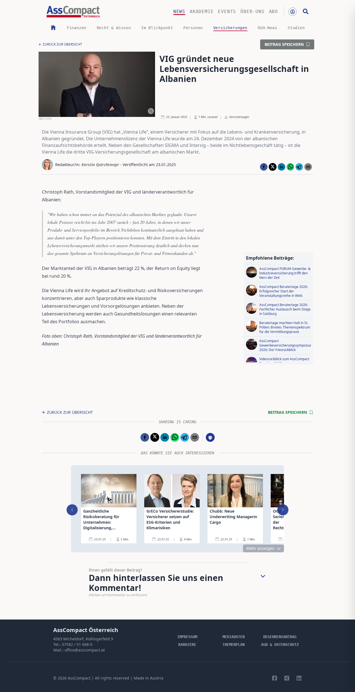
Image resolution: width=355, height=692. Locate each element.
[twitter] (273, 167)
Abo (273, 11)
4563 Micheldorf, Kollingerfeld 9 (83, 638)
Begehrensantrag (279, 637)
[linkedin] (281, 167)
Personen (193, 28)
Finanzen (76, 28)
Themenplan (233, 644)
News (179, 11)
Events (227, 11)
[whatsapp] (290, 167)
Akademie (202, 11)
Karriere (187, 644)
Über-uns (252, 11)
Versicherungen (230, 28)
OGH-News (267, 28)
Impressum (187, 637)
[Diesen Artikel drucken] (210, 437)
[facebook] (264, 167)
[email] (308, 167)
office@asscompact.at (85, 650)
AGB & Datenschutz (280, 644)
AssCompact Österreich (85, 630)
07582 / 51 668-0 (77, 644)
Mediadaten (233, 637)
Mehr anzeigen (260, 548)
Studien (296, 28)
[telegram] (299, 167)
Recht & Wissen (114, 28)
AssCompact (79, 678)
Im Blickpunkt (157, 28)
